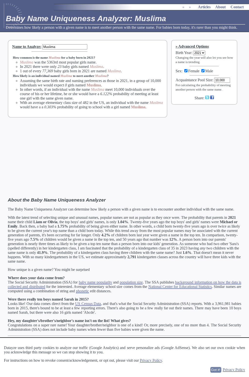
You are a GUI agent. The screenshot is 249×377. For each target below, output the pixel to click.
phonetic (82, 291)
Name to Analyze (26, 47)
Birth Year (183, 53)
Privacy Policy (151, 360)
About (220, 7)
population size (131, 282)
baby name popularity (95, 282)
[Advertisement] (207, 140)
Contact (237, 7)
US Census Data (88, 304)
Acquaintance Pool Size (194, 80)
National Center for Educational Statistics (180, 287)
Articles (204, 7)
